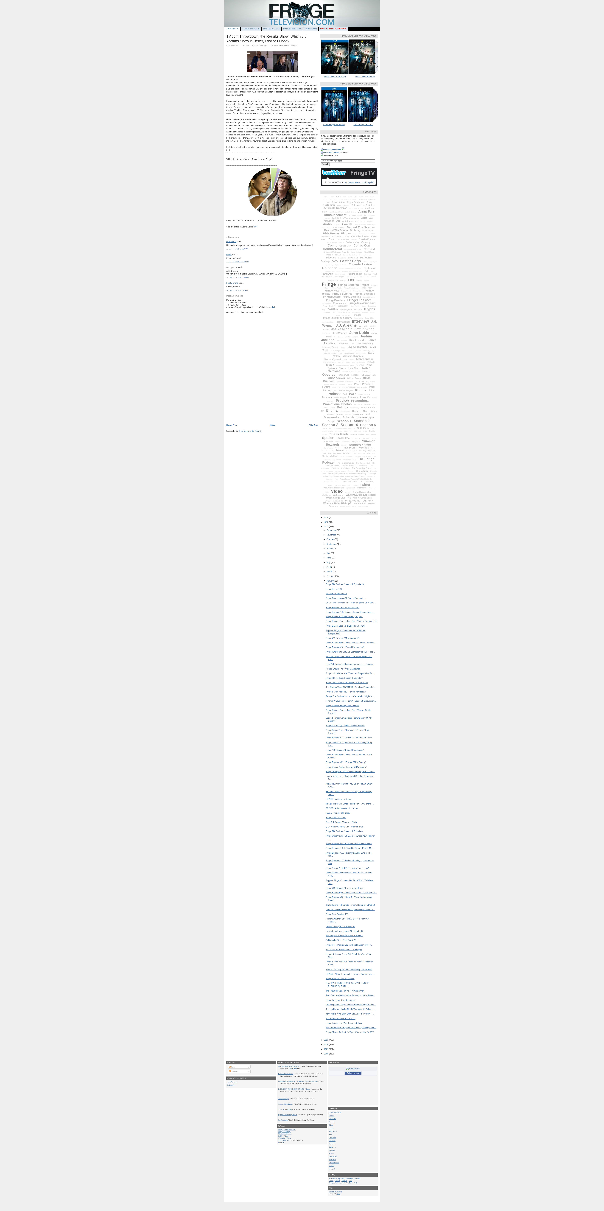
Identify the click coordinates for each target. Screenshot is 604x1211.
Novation (366, 371)
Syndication (328, 448)
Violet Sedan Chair (362, 492)
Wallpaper (338, 495)
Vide (327, 492)
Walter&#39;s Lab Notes (361, 494)
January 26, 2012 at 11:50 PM (237, 249)
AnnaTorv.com (232, 1082)
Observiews (336, 378)
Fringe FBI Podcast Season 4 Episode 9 (344, 678)
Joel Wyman (340, 333)
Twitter (365, 484)
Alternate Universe (335, 208)
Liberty (342, 347)
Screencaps (365, 417)
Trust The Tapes (349, 481)
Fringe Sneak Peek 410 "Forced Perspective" (346, 692)
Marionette (349, 353)
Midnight (371, 362)
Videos (347, 492)
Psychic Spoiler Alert (362, 404)
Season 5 (368, 425)
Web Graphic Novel (362, 498)
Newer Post (231, 425)
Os (356, 381)
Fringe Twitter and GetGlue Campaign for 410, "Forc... (350, 652)
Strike (337, 442)
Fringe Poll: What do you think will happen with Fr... (349, 945)
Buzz (347, 236)
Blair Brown (331, 233)
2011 (326, 1040)
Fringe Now (332, 290)
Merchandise (365, 359)
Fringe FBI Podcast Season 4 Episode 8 (344, 831)
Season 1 (344, 421)
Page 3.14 (363, 381)
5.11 (324, 199)
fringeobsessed (334, 1162)
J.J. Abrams (346, 325)
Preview (342, 401)
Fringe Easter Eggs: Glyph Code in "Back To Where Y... (351, 892)
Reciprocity (354, 408)
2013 (326, 522)
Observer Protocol (349, 374)
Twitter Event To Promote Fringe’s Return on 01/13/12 (350, 905)
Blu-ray (346, 233)
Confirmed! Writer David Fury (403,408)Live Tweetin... (350, 909)
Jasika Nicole (341, 329)
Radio (332, 408)
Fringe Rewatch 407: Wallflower (340, 978)
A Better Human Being (347, 199)
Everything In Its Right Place (350, 268)
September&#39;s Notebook (344, 428)
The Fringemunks (345, 463)
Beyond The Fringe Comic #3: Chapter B (344, 931)
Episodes (329, 268)
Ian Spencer (346, 315)
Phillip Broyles (345, 391)
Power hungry (340, 397)
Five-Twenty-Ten (352, 277)
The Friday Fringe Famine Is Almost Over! (345, 991)
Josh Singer (338, 337)
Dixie (331, 1125)
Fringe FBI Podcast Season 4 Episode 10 (345, 584)
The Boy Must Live (367, 451)
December (331, 530)
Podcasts (344, 1181)
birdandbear (333, 1156)
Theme (350, 471)
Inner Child (369, 318)
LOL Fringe (335, 351)
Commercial (332, 249)
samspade (332, 1169)
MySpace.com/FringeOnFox (287, 1114)
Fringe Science (342, 293)
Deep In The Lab (333, 255)
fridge (359, 280)
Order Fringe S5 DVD (365, 77)
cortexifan (332, 1159)
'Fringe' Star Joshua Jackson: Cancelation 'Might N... (350, 696)
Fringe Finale (337, 288)
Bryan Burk (337, 236)
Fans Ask (327, 273)
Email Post (245, 45)
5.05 (344, 197)
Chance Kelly (343, 239)
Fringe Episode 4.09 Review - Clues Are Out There (349, 738)
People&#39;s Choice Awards (354, 387)
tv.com (330, 485)
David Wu (332, 1119)
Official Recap (354, 378)
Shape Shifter (327, 431)
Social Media (357, 434)
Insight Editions (328, 322)
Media (352, 359)
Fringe (281, 45)
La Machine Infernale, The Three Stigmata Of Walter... (350, 603)
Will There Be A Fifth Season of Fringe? (344, 949)
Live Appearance (357, 347)
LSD (350, 351)
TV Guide (368, 481)
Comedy (365, 242)
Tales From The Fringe (355, 447)
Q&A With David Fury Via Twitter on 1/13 (344, 827)
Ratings (342, 407)
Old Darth (332, 1137)
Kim (330, 1134)
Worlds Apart (345, 506)
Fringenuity (326, 303)
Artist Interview (350, 221)
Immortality (358, 318)
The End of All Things (363, 456)
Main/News (333, 1178)
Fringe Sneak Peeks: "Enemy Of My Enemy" (346, 767)
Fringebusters (332, 296)
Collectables (352, 242)
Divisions (342, 258)
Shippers (338, 431)
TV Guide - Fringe (284, 1134)
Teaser (340, 450)
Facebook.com (283, 1120)
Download (353, 258)
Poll (345, 394)
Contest (369, 249)
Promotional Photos (337, 404)
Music (330, 365)
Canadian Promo (360, 236)
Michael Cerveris (329, 362)
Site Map (357, 431)
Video (337, 491)
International (343, 321)
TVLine (355, 485)
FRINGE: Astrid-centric (336, 593)
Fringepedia (339, 303)
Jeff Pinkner (364, 329)
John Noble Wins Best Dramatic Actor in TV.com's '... (350, 1014)
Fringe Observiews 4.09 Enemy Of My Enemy (347, 682)
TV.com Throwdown (290, 45)
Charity (354, 240)
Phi (335, 391)
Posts (233, 1067)
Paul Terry (336, 387)
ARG (364, 218)
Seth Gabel (363, 428)
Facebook (341, 1183)
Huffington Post (368, 312)
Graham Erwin (330, 312)
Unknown (332, 1141)
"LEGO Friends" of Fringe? (338, 813)
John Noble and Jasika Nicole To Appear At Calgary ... (350, 1009)
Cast (332, 239)
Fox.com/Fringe (283, 1099)
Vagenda (372, 488)
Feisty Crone (232, 283)
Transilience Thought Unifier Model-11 (356, 479)
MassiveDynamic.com (335, 359)
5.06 (350, 197)
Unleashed (350, 488)
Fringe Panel (346, 291)
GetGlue (333, 309)
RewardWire (345, 411)
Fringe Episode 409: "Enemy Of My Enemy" (346, 762)
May (329, 562)
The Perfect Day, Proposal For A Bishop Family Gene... (351, 1027)
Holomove (356, 312)
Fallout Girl (231, 1085)
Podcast (334, 394)
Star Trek (365, 438)
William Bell (360, 503)
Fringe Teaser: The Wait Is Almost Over (344, 1023)
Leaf (352, 344)
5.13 (335, 199)
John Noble (359, 333)
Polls (352, 394)
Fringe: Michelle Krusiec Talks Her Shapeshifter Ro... (350, 673)
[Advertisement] (250, 402)
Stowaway (328, 441)
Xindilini (332, 1150)
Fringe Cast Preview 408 (337, 914)
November (331, 535)
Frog (325, 306)
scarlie (348, 414)
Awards (346, 224)
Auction (370, 221)
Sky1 (365, 431)
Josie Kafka (333, 1131)
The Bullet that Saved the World (337, 453)
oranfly (331, 1166)
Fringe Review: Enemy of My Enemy (342, 705)
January (330, 581)
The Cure (371, 453)
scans (340, 414)
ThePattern (362, 471)
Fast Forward (340, 274)
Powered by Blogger (335, 1191)
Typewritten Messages (333, 488)
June (329, 558)
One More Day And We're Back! (340, 926)
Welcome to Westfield (334, 501)
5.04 (338, 196)
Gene (364, 306)
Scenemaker (332, 417)
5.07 (355, 197)
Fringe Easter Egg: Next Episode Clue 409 (345, 725)
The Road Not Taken (341, 468)
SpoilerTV (356, 438)
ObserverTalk (368, 375)
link (273, 307)
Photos (360, 390)
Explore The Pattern (332, 271)
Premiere (353, 397)
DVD (335, 261)
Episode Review (360, 264)
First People (339, 277)
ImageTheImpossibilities (337, 317)
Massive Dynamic (353, 356)
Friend (366, 280)
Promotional (360, 400)
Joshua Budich (351, 337)
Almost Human (343, 205)
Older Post (313, 425)
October (330, 539)
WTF (354, 506)
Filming (367, 274)
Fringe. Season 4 (365, 293)
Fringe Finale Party (351, 288)
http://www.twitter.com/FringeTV (359, 182)
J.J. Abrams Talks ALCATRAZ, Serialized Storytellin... (350, 687)
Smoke (324, 435)
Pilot (371, 390)
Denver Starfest (365, 255)
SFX (373, 428)
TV (360, 481)
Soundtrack (371, 435)
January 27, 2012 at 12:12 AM (237, 277)
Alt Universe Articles (363, 205)
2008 (326, 1054)
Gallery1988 (343, 306)
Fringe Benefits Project (353, 284)
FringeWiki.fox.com (285, 1109)
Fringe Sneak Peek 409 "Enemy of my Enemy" (347, 868)
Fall (371, 271)
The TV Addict (340, 471)
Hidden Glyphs (344, 312)
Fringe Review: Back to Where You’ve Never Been (349, 843)
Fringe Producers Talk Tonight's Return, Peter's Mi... (349, 848)
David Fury (369, 252)
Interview (360, 321)
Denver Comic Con (350, 255)
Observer (329, 374)
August (336, 224)
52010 (326, 197)
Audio (327, 224)
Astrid (363, 221)
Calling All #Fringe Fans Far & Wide (342, 940)
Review (332, 411)
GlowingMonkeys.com (351, 309)
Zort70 (331, 1153)
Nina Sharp (354, 368)
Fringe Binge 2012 (334, 589)
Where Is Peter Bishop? (337, 503)
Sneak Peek (338, 434)
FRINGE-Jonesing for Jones (338, 799)
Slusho (372, 431)
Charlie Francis (367, 239)
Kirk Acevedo (357, 340)
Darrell (331, 1115)
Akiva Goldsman (355, 202)
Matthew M (231, 241)
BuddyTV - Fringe (284, 1131)
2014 (326, 517)
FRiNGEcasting (352, 296)
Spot (338, 1194)
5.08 (361, 197)
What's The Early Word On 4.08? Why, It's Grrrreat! (349, 969)
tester (229, 254)
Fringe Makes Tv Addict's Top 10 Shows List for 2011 (350, 1032)
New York (360, 365)
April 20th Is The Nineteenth (345, 218)
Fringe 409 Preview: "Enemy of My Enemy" (345, 888)
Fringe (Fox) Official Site (287, 1129)
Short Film (348, 431)
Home (272, 425)
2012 (326, 526)
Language (343, 343)
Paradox (342, 384)
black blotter (368, 231)
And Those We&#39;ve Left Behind (343, 212)
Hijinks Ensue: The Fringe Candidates (343, 669)
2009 (326, 1049)
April (329, 567)
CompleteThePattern (352, 249)
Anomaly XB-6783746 (357, 215)
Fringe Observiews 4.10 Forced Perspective (346, 598)
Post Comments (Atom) (250, 431)
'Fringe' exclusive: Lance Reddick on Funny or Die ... (350, 804)
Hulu (338, 315)
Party (350, 384)
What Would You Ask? (359, 500)
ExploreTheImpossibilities (352, 271)
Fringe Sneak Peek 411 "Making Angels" (344, 616)
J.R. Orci (363, 326)
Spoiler (328, 438)
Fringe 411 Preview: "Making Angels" (342, 638)
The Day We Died (329, 456)
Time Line (371, 476)
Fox (351, 280)
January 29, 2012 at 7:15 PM (237, 290)
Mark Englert (361, 353)
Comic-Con (361, 245)
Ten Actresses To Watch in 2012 (340, 1018)
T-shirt (337, 448)
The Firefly (337, 459)
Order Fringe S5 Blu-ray (335, 77)
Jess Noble (326, 333)
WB (349, 497)
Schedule (348, 417)
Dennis (331, 1122)
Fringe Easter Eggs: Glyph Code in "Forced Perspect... (351, 643)
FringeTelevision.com (362, 303)
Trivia (337, 482)
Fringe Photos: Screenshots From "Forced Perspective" (351, 621)
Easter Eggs (350, 261)
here (255, 227)
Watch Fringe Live (335, 497)
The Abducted (351, 451)
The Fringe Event (349, 459)
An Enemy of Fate (356, 208)
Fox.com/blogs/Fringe (285, 1104)
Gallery (332, 306)
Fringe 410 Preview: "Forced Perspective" (345, 750)
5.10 (372, 197)
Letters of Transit (330, 347)
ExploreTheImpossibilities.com (307, 1081)
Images (357, 315)
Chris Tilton (332, 242)
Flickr (356, 1183)
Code (341, 242)
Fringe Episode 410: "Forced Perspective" (345, 647)
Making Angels (330, 353)
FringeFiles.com (359, 300)
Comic (332, 245)
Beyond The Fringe (336, 230)
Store (374, 438)
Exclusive (369, 268)
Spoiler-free (343, 438)
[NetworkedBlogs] (353, 1068)
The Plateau (362, 466)
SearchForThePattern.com (287, 1081)
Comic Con (345, 245)
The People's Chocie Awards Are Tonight (344, 935)
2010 (326, 1044)
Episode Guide (341, 265)
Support (344, 445)
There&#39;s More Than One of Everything (347, 474)
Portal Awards (364, 394)
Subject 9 (356, 442)
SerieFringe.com (283, 1140)
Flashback (364, 277)
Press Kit (365, 397)
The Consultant (359, 453)
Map (340, 353)
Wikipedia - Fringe (284, 1138)
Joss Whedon (342, 340)
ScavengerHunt (361, 414)
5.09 (366, 197)
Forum (343, 280)
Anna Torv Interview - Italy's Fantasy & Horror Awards (350, 995)
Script (331, 421)
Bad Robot (338, 227)
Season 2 (362, 421)
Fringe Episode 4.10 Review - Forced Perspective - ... (350, 612)
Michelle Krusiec (358, 362)
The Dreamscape (346, 456)
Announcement (335, 215)
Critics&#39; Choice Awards (336, 252)
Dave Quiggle (356, 252)
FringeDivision (369, 297)
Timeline (329, 479)
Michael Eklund (344, 362)
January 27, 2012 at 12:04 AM (237, 262)
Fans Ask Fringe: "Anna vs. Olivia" (342, 822)
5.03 (332, 197)
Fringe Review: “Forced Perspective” (342, 607)
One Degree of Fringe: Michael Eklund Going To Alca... (351, 1005)
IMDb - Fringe (283, 1136)
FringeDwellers (335, 300)
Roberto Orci (360, 411)
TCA (332, 450)
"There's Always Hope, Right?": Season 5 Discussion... (351, 701)
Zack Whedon (363, 506)
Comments (234, 1071)
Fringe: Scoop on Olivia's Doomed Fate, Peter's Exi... (350, 771)
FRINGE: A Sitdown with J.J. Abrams (343, 808)
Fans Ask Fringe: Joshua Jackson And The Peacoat (349, 664)
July (329, 553)
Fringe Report (358, 291)
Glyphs (369, 309)
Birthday (355, 230)
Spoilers (357, 1178)
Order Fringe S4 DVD (363, 124)
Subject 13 (346, 442)
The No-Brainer (348, 466)
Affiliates (281, 1142)
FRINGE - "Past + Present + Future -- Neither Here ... (350, 974)
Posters (327, 397)
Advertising (338, 202)
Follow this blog (353, 1073)
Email (365, 262)
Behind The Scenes (361, 227)
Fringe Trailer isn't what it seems (340, 1000)
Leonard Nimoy (365, 343)
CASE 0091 (293, 1068)
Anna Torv (366, 211)
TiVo (336, 479)
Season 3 (330, 425)
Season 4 (349, 425)
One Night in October (345, 381)
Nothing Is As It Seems (351, 371)
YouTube (349, 1183)
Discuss (331, 257)
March (330, 571)
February (331, 576)
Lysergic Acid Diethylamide (364, 351)
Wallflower (326, 495)
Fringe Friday (366, 288)
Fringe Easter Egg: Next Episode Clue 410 (345, 626)
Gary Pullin (355, 306)
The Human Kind (363, 463)
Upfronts (361, 487)
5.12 (330, 199)
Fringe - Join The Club (336, 817)
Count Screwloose (335, 1112)
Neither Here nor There (345, 365)
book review (364, 234)
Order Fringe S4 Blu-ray (334, 124)
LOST (344, 351)
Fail (366, 271)
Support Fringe (360, 444)
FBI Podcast (354, 273)
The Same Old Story (361, 468)
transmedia (328, 482)
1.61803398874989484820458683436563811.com (294, 1089)
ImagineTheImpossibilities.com (288, 1066)
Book (355, 234)
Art (338, 221)
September (326, 428)
